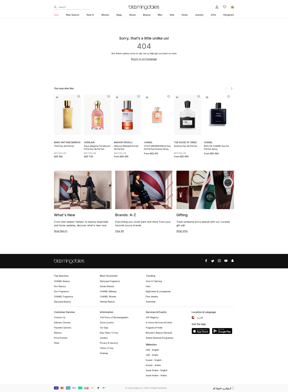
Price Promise (60, 338)
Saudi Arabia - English (156, 370)
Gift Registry (152, 317)
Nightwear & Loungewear (158, 291)
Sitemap (104, 353)
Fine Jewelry (152, 296)
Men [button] (160, 15)
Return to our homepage (144, 59)
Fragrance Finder (154, 327)
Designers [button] (228, 15)
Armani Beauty (107, 286)
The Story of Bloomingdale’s (114, 317)
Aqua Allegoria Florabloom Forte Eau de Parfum (97, 147)
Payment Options (62, 327)
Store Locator (107, 322)
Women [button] (105, 15)
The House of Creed (185, 142)
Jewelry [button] (199, 15)
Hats (148, 286)
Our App (104, 327)
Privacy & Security (109, 343)
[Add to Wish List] (78, 96)
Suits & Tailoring (154, 281)
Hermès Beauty (107, 301)
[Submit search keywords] (55, 7)
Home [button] (185, 15)
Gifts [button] (213, 15)
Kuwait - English (154, 360)
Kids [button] (172, 15)
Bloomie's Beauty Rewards (159, 332)
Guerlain (89, 142)
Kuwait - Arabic (153, 365)
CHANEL (148, 142)
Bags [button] (119, 15)
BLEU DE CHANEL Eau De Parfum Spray (216, 147)
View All (119, 231)
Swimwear (151, 301)
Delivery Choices (62, 322)
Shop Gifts (182, 231)
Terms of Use (106, 348)
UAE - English (152, 350)
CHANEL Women (108, 296)
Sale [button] (56, 15)
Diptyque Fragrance (110, 281)
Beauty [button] (147, 15)
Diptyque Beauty (62, 301)
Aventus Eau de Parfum (185, 146)
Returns (58, 332)
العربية (200, 317)
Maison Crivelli (123, 142)
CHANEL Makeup (108, 291)
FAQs (56, 343)
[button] (231, 88)
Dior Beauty (60, 286)
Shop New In (60, 231)
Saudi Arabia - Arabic (156, 375)
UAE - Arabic (152, 355)
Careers (104, 338)
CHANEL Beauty (62, 281)
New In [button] (90, 15)
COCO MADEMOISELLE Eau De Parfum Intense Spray (157, 147)
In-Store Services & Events (159, 322)
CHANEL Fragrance (63, 296)
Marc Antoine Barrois (67, 142)
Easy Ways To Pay (109, 332)
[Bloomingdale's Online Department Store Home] (144, 6)
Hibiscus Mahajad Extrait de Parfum (126, 147)
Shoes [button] (132, 15)
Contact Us (59, 317)
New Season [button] (72, 15)
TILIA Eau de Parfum (64, 146)
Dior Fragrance (61, 291)
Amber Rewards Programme (159, 338)
